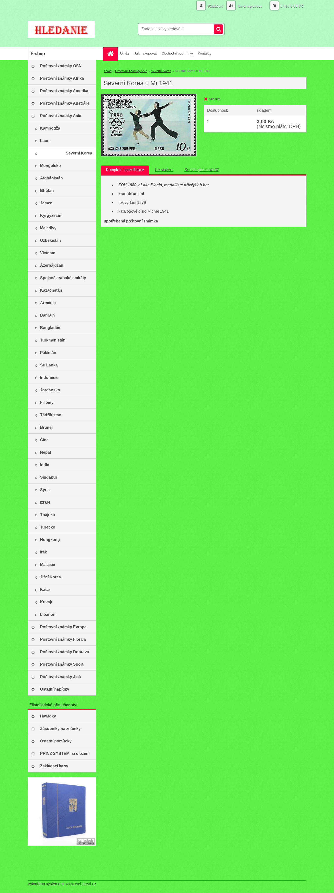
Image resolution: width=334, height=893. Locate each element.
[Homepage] (112, 53)
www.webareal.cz (81, 884)
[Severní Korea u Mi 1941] (148, 96)
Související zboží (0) (201, 170)
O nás (124, 53)
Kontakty (204, 53)
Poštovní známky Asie (131, 71)
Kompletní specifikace (125, 170)
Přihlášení (215, 6)
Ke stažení (164, 170)
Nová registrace (249, 6)
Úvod (107, 71)
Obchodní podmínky (177, 53)
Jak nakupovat (145, 53)
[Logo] (61, 29)
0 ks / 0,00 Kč (291, 6)
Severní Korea (161, 71)
